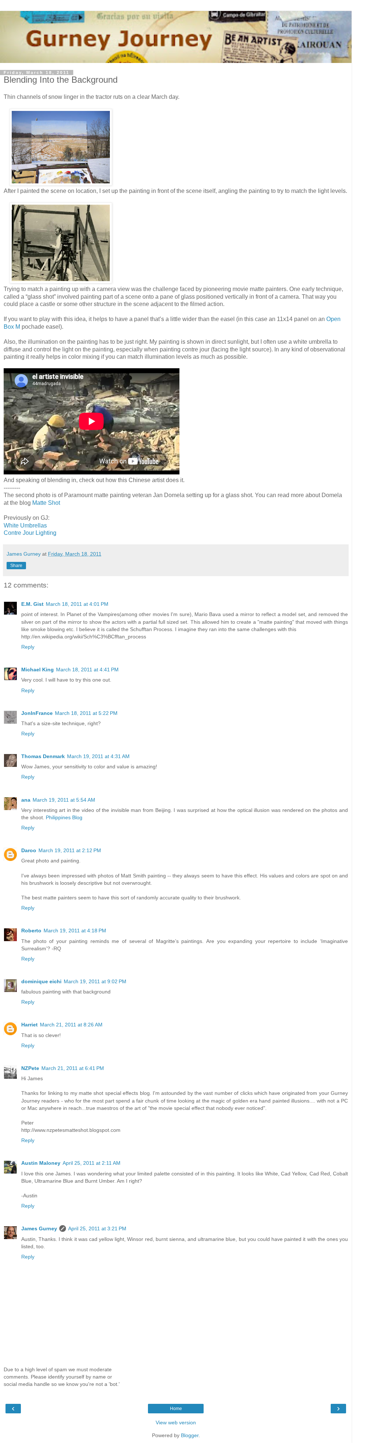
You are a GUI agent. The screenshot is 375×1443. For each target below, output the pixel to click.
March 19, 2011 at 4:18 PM (75, 930)
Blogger (189, 1435)
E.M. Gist (32, 604)
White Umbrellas (25, 525)
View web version (176, 1422)
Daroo (28, 850)
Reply (27, 647)
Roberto (31, 930)
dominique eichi (41, 981)
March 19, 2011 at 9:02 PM (95, 981)
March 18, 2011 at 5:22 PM (86, 713)
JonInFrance (37, 713)
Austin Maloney (40, 1163)
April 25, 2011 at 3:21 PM (97, 1228)
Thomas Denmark (43, 756)
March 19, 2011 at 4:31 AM (98, 756)
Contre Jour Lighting (30, 533)
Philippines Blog (64, 817)
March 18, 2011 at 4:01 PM (77, 604)
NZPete (30, 1068)
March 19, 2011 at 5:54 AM (64, 800)
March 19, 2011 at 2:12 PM (69, 850)
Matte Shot (45, 503)
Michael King (37, 669)
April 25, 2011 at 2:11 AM (91, 1163)
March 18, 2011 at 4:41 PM (87, 669)
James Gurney (39, 1228)
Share (16, 565)
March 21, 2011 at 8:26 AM (71, 1025)
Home (176, 1408)
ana (25, 800)
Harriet (29, 1025)
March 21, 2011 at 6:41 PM (72, 1068)
